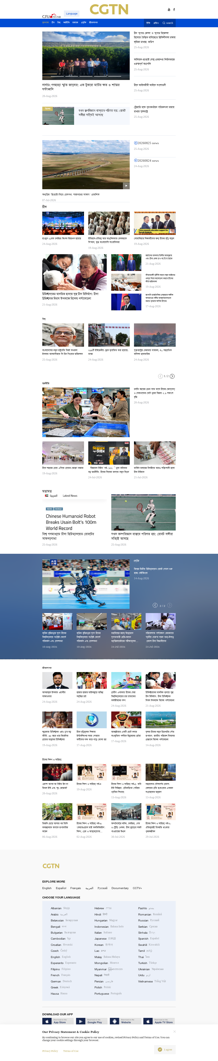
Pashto (146, 908)
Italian (103, 932)
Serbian (148, 927)
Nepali (102, 975)
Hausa (59, 993)
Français (75, 888)
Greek (60, 987)
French (60, 975)
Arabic (59, 914)
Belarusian (64, 920)
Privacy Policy (50, 1051)
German (61, 981)
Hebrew (103, 908)
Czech (59, 951)
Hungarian (106, 920)
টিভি (148, 23)
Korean (104, 945)
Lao (100, 951)
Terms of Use (70, 1051)
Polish (103, 987)
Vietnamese (152, 981)
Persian (104, 981)
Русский (102, 888)
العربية (89, 888)
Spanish (148, 938)
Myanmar (109, 969)
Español (61, 888)
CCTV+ (137, 888)
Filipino (61, 969)
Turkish (147, 963)
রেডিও (156, 23)
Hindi (101, 914)
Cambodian (61, 938)
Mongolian (107, 963)
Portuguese (108, 993)
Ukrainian (151, 969)
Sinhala (146, 932)
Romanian (150, 914)
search (169, 23)
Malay (107, 957)
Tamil (145, 951)
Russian (148, 920)
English (47, 888)
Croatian (62, 945)
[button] (172, 376)
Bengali (58, 927)
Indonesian (109, 927)
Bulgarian (63, 932)
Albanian (60, 908)
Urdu (144, 975)
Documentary (120, 888)
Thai (144, 957)
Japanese (105, 938)
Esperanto (63, 963)
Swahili (149, 945)
